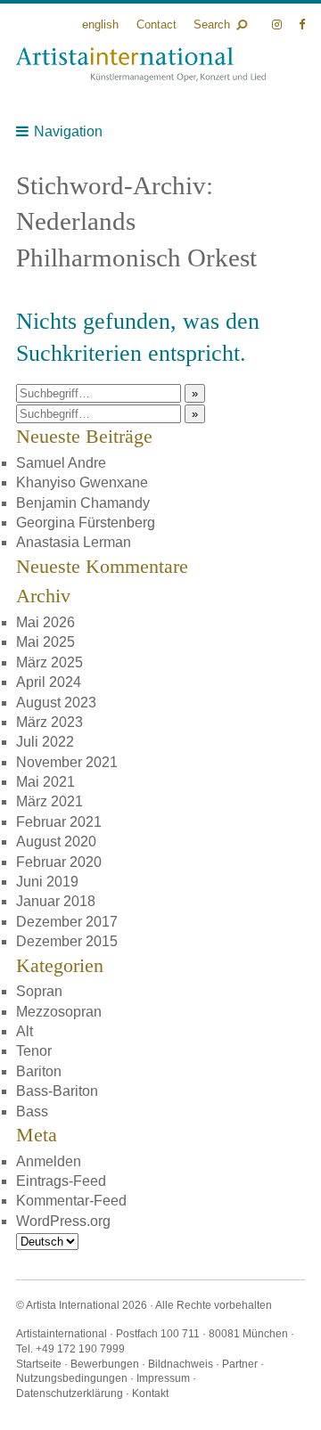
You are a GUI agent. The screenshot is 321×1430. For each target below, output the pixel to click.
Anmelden (48, 1161)
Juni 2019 (47, 881)
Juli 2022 (45, 741)
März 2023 (49, 722)
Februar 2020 (59, 862)
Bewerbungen (104, 1364)
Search (211, 24)
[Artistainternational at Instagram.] (278, 24)
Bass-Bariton (57, 1091)
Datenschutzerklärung (69, 1393)
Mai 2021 (45, 781)
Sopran (39, 991)
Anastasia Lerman (73, 542)
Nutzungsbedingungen (72, 1378)
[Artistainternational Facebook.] (302, 24)
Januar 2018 (55, 901)
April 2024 (48, 682)
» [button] (195, 393)
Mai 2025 (45, 642)
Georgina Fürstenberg (85, 522)
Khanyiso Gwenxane (82, 482)
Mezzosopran (59, 1011)
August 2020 (56, 841)
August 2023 (56, 702)
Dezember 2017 (67, 921)
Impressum (163, 1378)
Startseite (39, 1364)
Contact (156, 24)
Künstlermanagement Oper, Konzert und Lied (141, 64)
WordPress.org (63, 1221)
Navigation (68, 131)
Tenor (34, 1050)
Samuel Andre (61, 462)
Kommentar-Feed (71, 1200)
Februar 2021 (59, 821)
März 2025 (49, 662)
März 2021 (49, 801)
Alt (24, 1031)
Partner (240, 1364)
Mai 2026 (45, 622)
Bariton (39, 1071)
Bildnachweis (180, 1364)
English (100, 24)
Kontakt (150, 1393)
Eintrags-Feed (61, 1181)
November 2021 (67, 762)
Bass (32, 1111)
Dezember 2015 (67, 941)
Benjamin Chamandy (83, 503)
